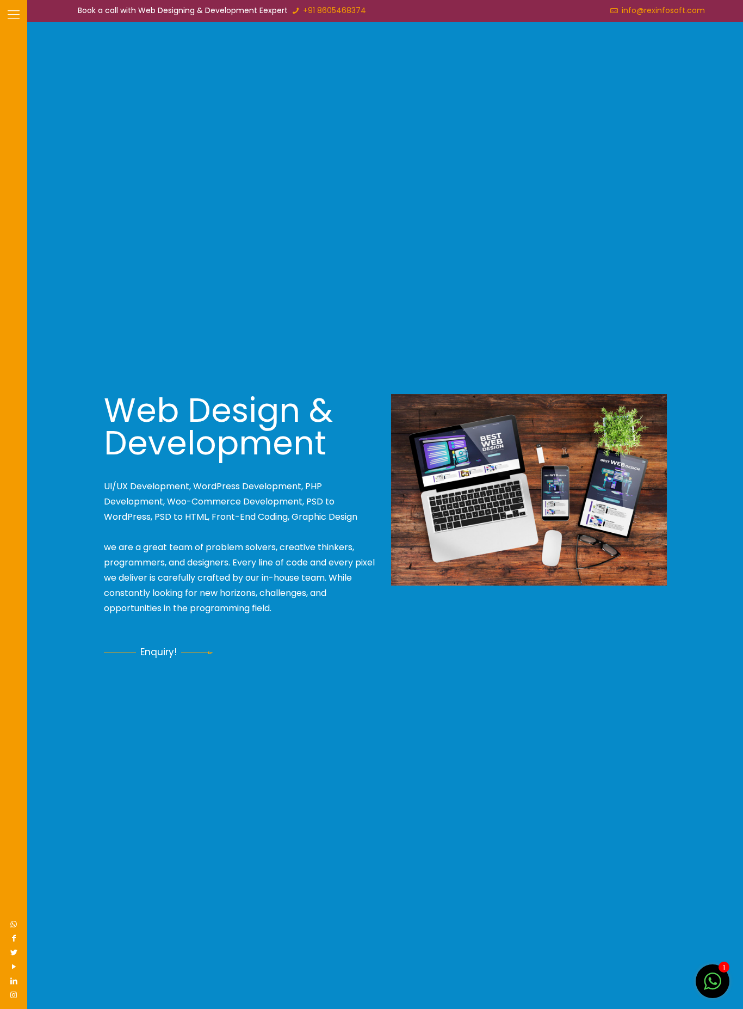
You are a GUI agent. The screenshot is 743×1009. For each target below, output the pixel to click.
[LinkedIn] (13, 980)
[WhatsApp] (13, 924)
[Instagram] (13, 994)
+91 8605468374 (333, 10)
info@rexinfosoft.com (662, 10)
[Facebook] (13, 938)
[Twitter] (13, 952)
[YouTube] (13, 966)
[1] (712, 987)
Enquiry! (158, 652)
